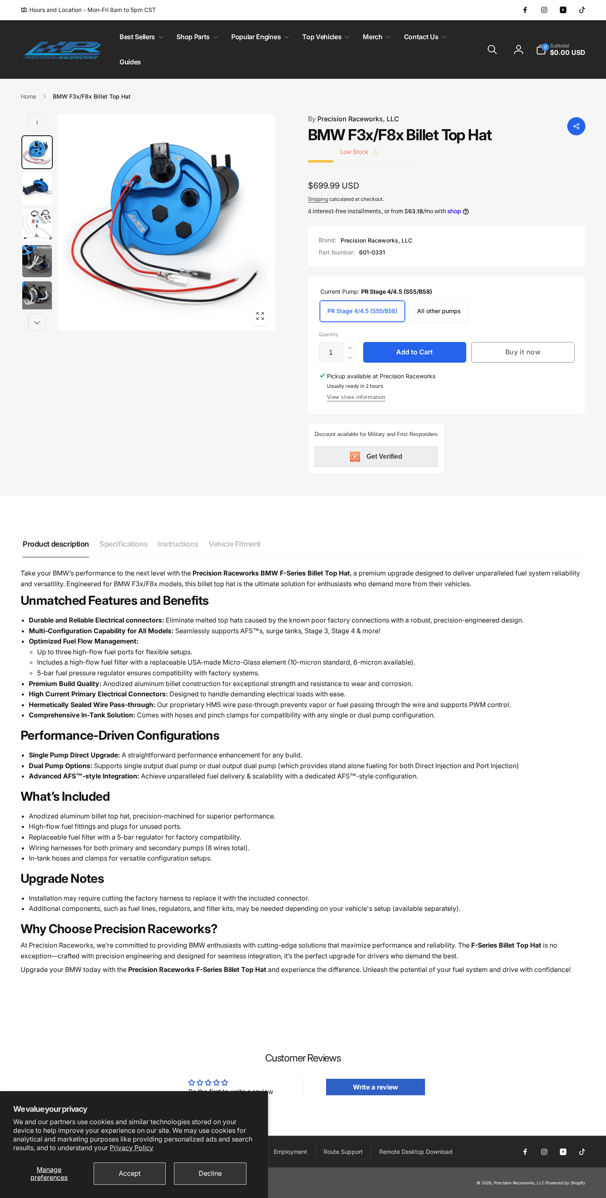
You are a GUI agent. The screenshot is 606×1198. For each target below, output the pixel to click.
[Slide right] (37, 322)
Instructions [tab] (178, 544)
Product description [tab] (56, 544)
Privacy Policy (131, 1148)
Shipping (318, 199)
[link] (88, 9)
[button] (139, 37)
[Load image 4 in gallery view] (37, 261)
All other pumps (439, 310)
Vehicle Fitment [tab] (235, 544)
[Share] (576, 126)
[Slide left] (37, 122)
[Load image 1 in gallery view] (37, 152)
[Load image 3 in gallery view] (37, 225)
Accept (130, 1173)
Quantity (328, 334)
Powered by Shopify (565, 1182)
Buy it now (523, 352)
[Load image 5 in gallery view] (37, 297)
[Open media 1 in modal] (166, 222)
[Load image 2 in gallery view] (37, 188)
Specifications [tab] (123, 544)
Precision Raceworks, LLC (353, 119)
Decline (210, 1173)
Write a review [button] (375, 1087)
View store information (356, 397)
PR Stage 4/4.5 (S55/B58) (362, 310)
